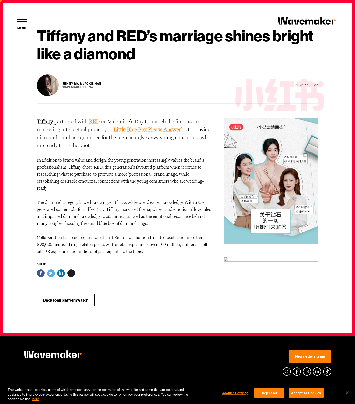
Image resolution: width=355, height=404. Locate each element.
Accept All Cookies (306, 393)
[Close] (347, 393)
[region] (177, 393)
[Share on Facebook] (41, 274)
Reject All (269, 393)
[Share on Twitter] (51, 274)
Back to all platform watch (65, 300)
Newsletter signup (310, 356)
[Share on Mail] (71, 274)
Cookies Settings (235, 393)
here (35, 399)
